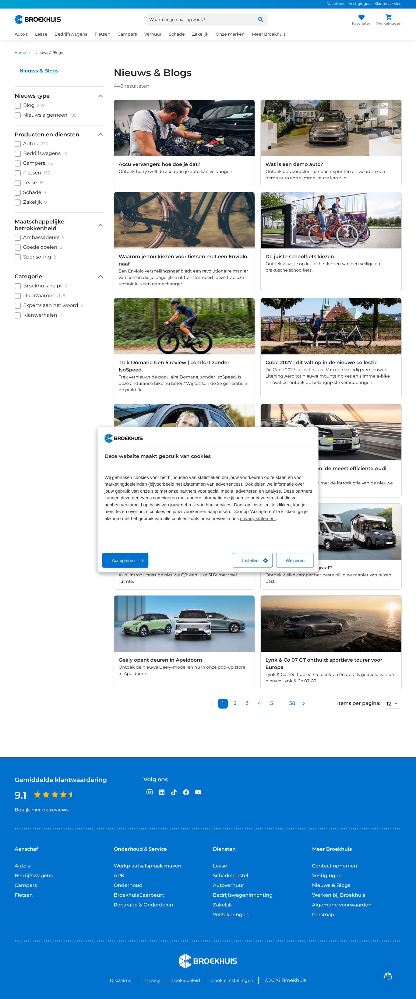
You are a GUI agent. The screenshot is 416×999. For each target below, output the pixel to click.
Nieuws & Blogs (331, 885)
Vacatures (336, 4)
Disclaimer (121, 980)
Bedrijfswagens (34, 876)
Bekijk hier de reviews (42, 810)
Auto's (22, 866)
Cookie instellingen (232, 980)
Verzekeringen (231, 915)
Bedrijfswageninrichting (243, 895)
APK (119, 876)
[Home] (38, 19)
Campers (26, 885)
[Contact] (388, 975)
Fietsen (24, 895)
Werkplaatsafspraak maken (148, 866)
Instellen (250, 560)
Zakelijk (222, 905)
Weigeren (295, 560)
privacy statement (258, 518)
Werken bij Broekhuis (338, 895)
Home (20, 53)
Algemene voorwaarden (342, 905)
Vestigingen (360, 4)
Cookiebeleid (185, 980)
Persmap (323, 915)
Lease (220, 866)
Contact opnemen (334, 866)
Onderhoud (128, 885)
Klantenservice (387, 4)
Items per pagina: (358, 703)
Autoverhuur (228, 885)
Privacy (152, 980)
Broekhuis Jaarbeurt (139, 895)
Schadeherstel (230, 876)
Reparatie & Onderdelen (143, 905)
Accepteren (123, 560)
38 (292, 703)
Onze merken (230, 34)
